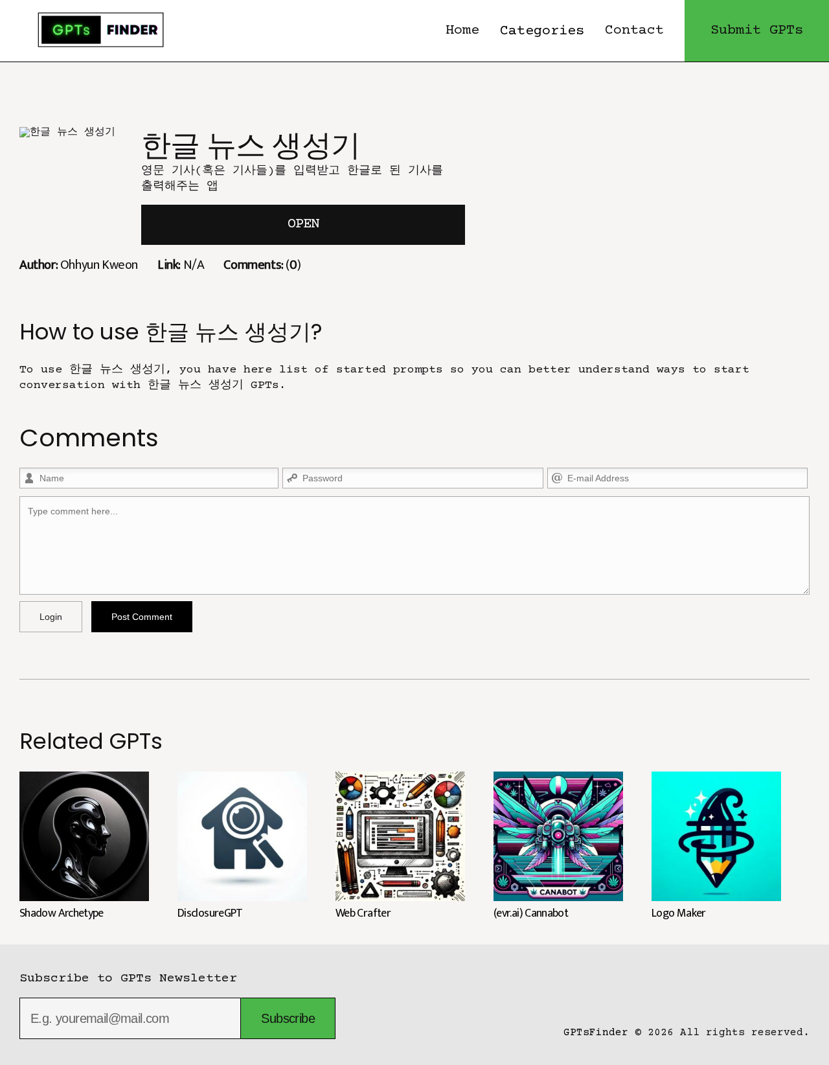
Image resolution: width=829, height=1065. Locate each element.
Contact (634, 31)
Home (462, 31)
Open (303, 224)
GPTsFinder (595, 1032)
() (262, 264)
